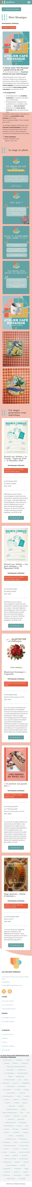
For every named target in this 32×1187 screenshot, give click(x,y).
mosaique (12, 27)
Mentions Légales (8, 1046)
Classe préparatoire (8, 1009)
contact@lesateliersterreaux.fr (12, 985)
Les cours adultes (8, 1001)
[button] (29, 2)
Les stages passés (8, 1021)
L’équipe (5, 1038)
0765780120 (6, 982)
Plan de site (6, 1050)
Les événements (7, 1034)
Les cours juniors (7, 1005)
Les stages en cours (8, 1017)
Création (5, 27)
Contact (4, 1042)
